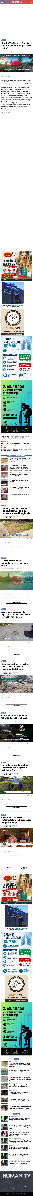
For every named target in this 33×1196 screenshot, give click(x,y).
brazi (27, 436)
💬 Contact (24, 1188)
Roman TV (6, 52)
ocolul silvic (10, 437)
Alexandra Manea (7, 517)
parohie (17, 437)
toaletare (20, 438)
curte (3, 437)
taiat (14, 438)
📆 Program (28, 1186)
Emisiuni (21, 1186)
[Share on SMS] (9, 76)
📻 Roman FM (16, 1188)
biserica (17, 436)
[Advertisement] (16, 22)
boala (22, 436)
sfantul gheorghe (7, 438)
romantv (22, 437)
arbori (12, 436)
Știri (3, 1186)
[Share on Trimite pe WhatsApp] (6, 76)
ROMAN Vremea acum (16, 868)
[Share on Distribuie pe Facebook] (2, 76)
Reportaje (14, 1186)
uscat (25, 438)
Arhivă (9, 1188)
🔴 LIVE (8, 1186)
